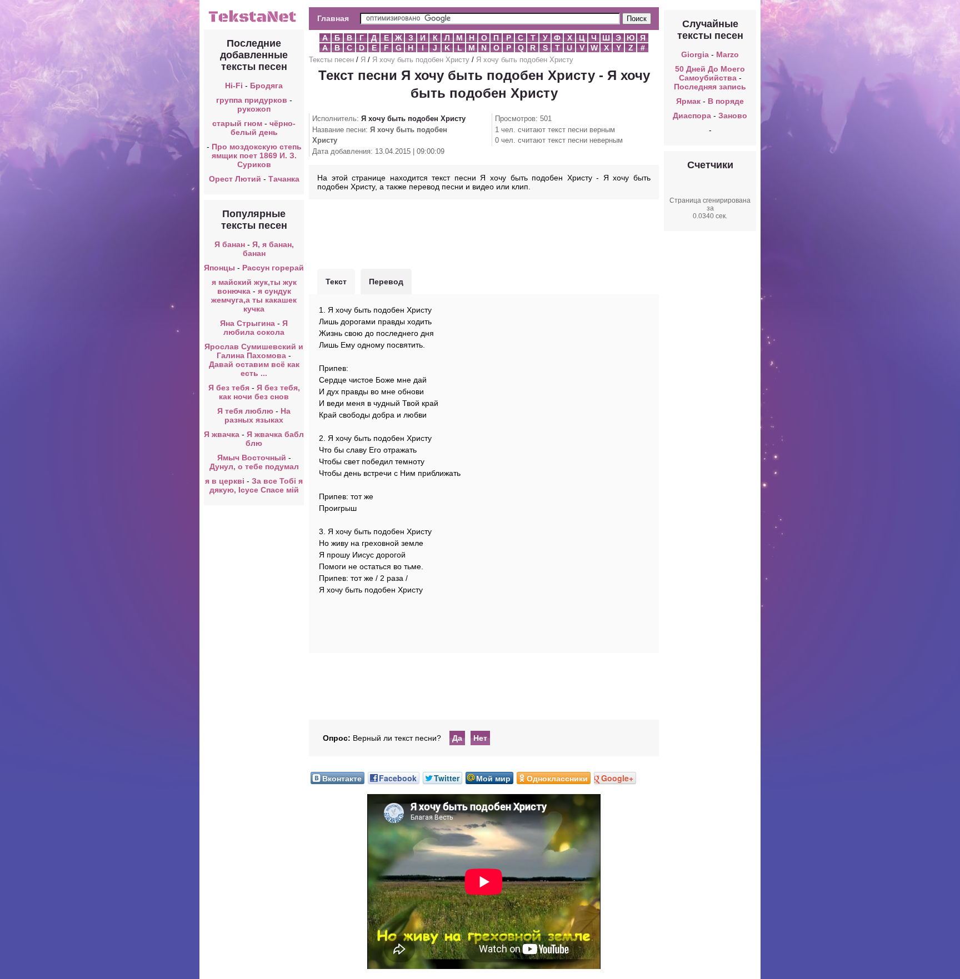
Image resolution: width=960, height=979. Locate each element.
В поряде (726, 101)
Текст (336, 281)
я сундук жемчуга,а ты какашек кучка (254, 300)
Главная (333, 18)
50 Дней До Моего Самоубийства (710, 73)
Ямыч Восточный (251, 457)
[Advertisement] (484, 233)
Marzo (727, 54)
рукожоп (254, 108)
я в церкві (224, 480)
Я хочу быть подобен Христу (420, 60)
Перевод (386, 281)
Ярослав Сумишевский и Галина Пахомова (253, 351)
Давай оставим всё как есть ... (254, 369)
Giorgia (695, 54)
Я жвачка (221, 434)
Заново (732, 115)
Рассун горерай (273, 267)
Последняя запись (710, 86)
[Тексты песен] (254, 21)
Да (457, 738)
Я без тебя (228, 387)
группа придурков (251, 100)
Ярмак (688, 101)
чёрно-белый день (263, 128)
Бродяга (266, 85)
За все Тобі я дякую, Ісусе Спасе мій (256, 485)
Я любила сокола (255, 328)
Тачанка (283, 178)
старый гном (237, 123)
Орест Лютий (235, 178)
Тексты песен (331, 60)
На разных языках (257, 415)
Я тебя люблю (245, 410)
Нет (480, 738)
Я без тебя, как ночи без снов (259, 392)
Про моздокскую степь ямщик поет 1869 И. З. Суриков (257, 155)
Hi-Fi (234, 85)
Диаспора (692, 115)
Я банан (229, 244)
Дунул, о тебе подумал (254, 466)
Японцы (219, 267)
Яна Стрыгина (247, 323)
